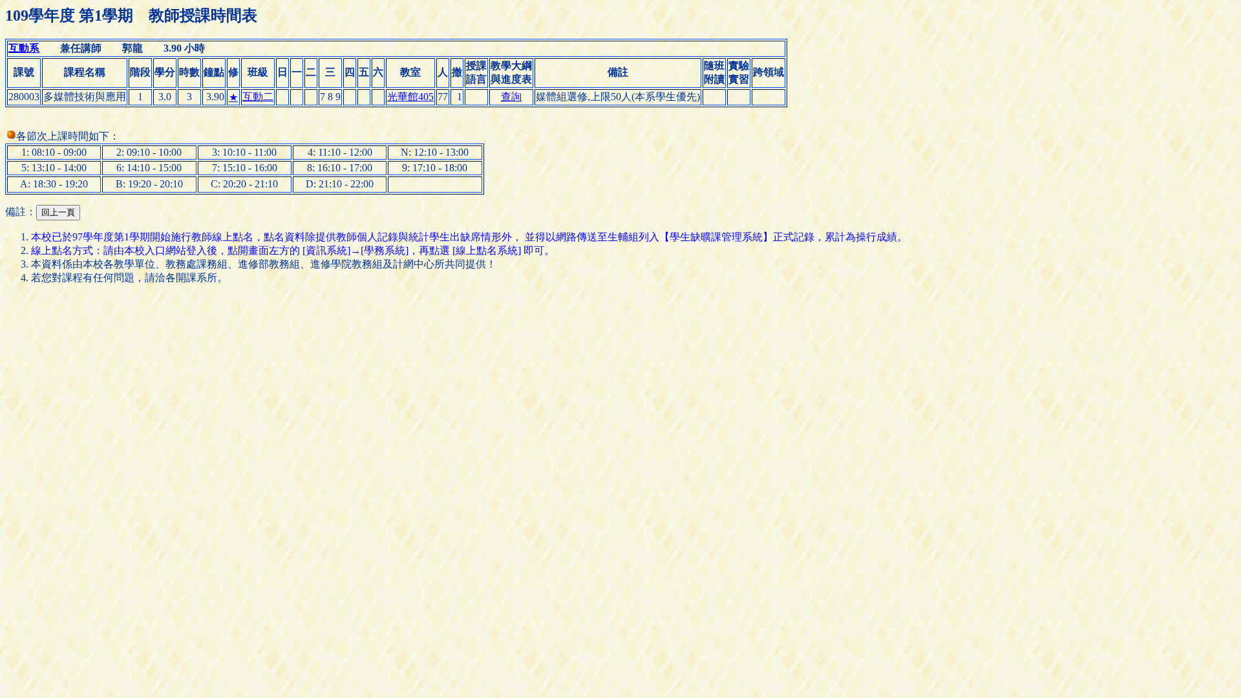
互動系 (23, 48)
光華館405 (410, 96)
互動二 (257, 96)
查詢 (511, 96)
